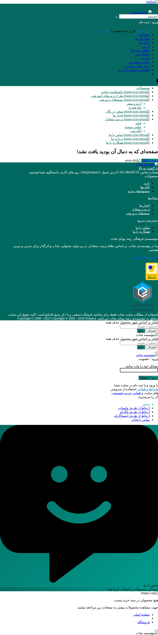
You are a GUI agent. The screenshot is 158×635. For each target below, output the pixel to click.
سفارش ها (142, 38)
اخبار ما (144, 205)
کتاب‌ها (145, 187)
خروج (146, 74)
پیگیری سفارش (139, 62)
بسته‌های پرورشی (138, 213)
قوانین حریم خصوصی (126, 393)
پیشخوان (144, 35)
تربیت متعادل (141, 209)
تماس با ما (143, 227)
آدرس (146, 46)
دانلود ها (144, 42)
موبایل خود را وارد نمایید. (141, 366)
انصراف (152, 330)
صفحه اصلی (149, 160)
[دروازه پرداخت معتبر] (152, 279)
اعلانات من (142, 54)
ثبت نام (105, 31)
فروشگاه (143, 622)
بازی (147, 183)
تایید (141, 330)
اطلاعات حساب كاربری (134, 70)
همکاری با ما (141, 231)
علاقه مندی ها (140, 50)
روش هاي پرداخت (137, 66)
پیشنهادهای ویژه (139, 191)
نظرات (145, 58)
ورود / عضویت (148, 377)
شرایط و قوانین (147, 389)
